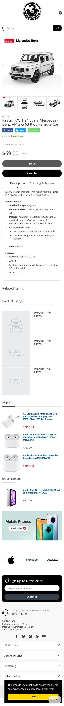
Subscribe (32, 596)
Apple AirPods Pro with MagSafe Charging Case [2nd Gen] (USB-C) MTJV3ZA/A (39, 437)
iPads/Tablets (11, 479)
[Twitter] (23, 636)
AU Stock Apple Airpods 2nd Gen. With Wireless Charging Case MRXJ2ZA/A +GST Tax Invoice (40, 416)
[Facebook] (16, 636)
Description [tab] (17, 183)
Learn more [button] (48, 689)
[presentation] (3, 560)
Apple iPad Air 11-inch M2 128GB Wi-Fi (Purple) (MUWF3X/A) (41, 491)
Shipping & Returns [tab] (42, 183)
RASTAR (5, 116)
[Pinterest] (37, 636)
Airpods (7, 402)
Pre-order (32, 173)
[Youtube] (44, 636)
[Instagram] (30, 636)
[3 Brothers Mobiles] (32, 11)
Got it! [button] (33, 696)
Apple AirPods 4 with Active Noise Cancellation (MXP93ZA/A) (40, 456)
